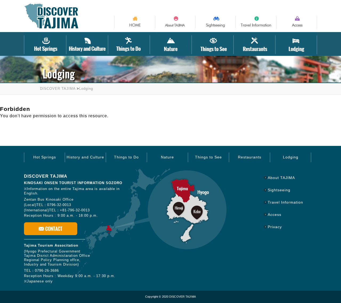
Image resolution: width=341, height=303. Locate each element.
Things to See (208, 157)
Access (274, 214)
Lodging (86, 89)
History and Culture (85, 157)
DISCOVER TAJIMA (57, 89)
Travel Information (285, 202)
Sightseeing (279, 190)
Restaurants (249, 157)
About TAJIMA (281, 178)
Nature (167, 157)
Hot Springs (44, 157)
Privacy (275, 227)
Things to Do (126, 157)
